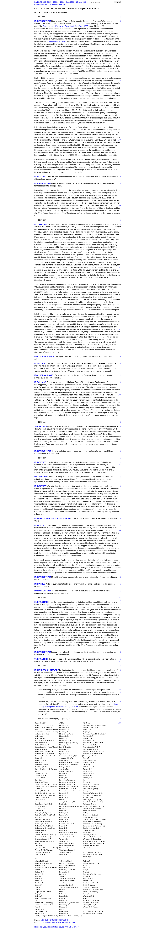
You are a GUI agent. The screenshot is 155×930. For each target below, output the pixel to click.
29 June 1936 (81, 2)
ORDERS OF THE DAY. (57, 4)
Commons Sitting (40, 4)
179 (119, 140)
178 (119, 80)
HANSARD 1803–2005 (42, 2)
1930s (55, 2)
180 (119, 205)
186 (119, 598)
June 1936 (70, 2)
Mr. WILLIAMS (40, 363)
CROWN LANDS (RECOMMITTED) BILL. (60, 923)
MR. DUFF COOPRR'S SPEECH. (54, 920)
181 (119, 267)
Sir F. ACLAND (40, 426)
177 (119, 12)
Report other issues (56, 927)
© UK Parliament (72, 927)
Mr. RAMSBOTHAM (42, 21)
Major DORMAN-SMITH (44, 356)
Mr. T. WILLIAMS (41, 224)
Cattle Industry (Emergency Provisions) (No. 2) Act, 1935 (65, 26)
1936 (62, 2)
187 (119, 661)
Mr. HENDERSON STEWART (46, 670)
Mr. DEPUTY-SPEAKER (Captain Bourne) (52, 518)
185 (119, 530)
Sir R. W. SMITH (41, 602)
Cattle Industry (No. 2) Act (56, 41)
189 (119, 723)
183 (119, 395)
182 (119, 329)
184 (119, 465)
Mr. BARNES (39, 584)
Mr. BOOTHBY (40, 176)
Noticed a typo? (40, 927)
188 (119, 690)
